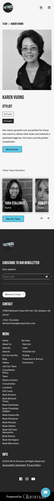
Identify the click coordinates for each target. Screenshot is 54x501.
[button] (43, 7)
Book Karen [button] (12, 149)
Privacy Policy (34, 465)
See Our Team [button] (13, 218)
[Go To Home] (8, 7)
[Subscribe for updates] (46, 276)
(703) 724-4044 (10, 320)
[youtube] (33, 479)
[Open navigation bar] (49, 7)
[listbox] (14, 294)
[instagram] (27, 479)
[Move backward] (42, 218)
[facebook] (21, 479)
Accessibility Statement (14, 465)
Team (4, 23)
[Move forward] (48, 218)
